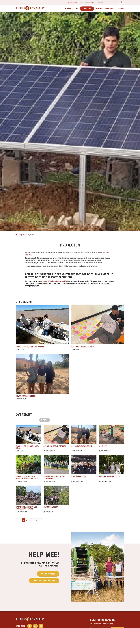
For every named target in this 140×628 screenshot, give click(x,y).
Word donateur (48, 574)
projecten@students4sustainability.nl (54, 281)
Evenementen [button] (71, 9)
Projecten (22, 235)
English (91, 2)
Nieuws (99, 9)
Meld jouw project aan (44, 581)
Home (70, 2)
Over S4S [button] (109, 9)
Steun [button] (120, 9)
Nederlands (84, 2)
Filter (44, 420)
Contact (75, 2)
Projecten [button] (86, 9)
